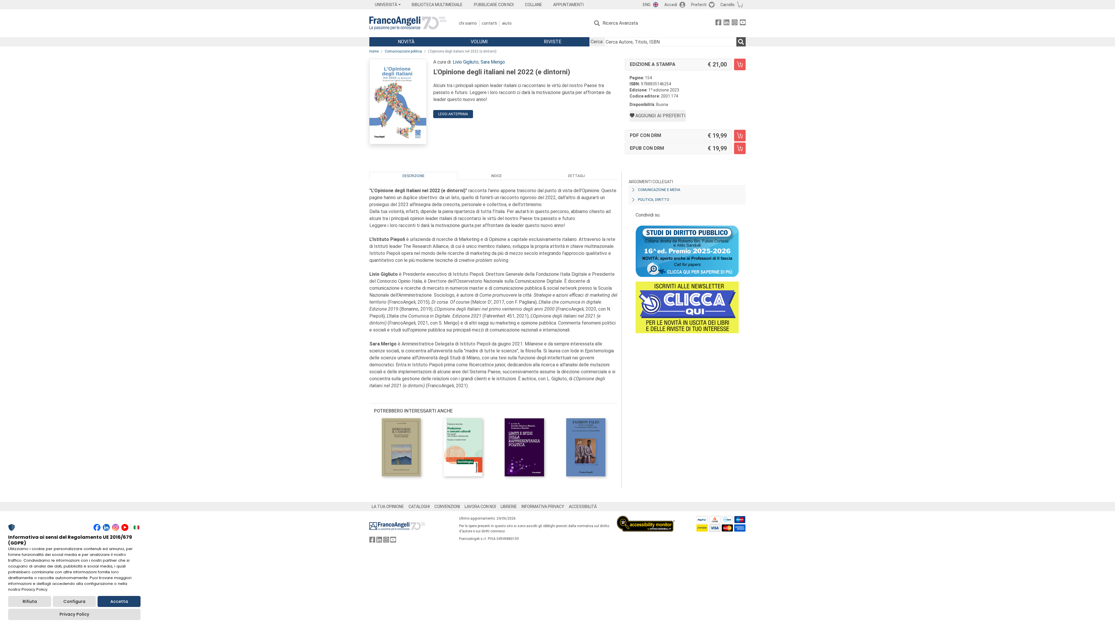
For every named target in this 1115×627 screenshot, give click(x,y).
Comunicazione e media (659, 190)
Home (374, 51)
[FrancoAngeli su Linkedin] (726, 23)
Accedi (670, 4)
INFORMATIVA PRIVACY (542, 506)
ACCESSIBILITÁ (583, 506)
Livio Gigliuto (466, 62)
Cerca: (597, 41)
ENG (646, 4)
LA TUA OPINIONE (388, 506)
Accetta (119, 601)
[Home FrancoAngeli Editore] (407, 23)
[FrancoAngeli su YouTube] (743, 23)
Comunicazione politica (403, 51)
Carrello (727, 4)
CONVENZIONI (447, 506)
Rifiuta (30, 601)
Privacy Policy (74, 614)
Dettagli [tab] (576, 176)
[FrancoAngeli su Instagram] (735, 23)
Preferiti (698, 4)
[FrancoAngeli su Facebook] (718, 23)
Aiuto (507, 23)
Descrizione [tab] (413, 176)
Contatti (489, 23)
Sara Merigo (493, 62)
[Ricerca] (741, 41)
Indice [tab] (496, 176)
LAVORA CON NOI (480, 506)
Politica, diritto (653, 200)
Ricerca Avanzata (620, 23)
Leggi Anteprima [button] (453, 114)
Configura (74, 601)
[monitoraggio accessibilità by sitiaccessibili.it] (646, 519)
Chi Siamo (468, 23)
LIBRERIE (509, 506)
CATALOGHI (419, 506)
